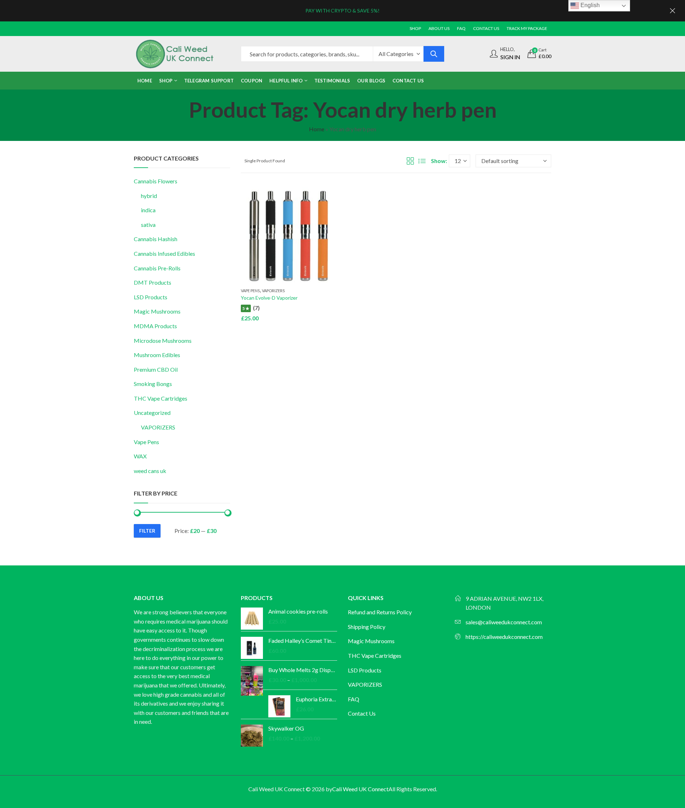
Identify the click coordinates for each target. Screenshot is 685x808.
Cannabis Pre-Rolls (157, 268)
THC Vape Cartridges (160, 398)
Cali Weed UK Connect (360, 789)
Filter (147, 531)
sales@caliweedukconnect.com (504, 622)
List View (422, 161)
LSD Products (150, 297)
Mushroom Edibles (157, 354)
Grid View (410, 161)
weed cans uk (150, 470)
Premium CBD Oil (156, 369)
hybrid (149, 195)
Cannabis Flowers (155, 181)
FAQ (353, 699)
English (589, 5)
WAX (140, 456)
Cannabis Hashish (155, 238)
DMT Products (152, 282)
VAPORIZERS (273, 290)
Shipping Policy (366, 626)
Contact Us (362, 713)
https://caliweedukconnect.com (504, 636)
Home (316, 129)
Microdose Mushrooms (163, 340)
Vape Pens (250, 290)
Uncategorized (152, 412)
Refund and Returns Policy (380, 612)
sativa (148, 224)
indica (148, 210)
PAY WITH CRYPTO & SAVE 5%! (342, 10)
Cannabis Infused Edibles (164, 253)
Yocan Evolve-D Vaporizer (269, 298)
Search (433, 54)
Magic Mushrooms (157, 311)
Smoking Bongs (153, 383)
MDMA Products (155, 325)
